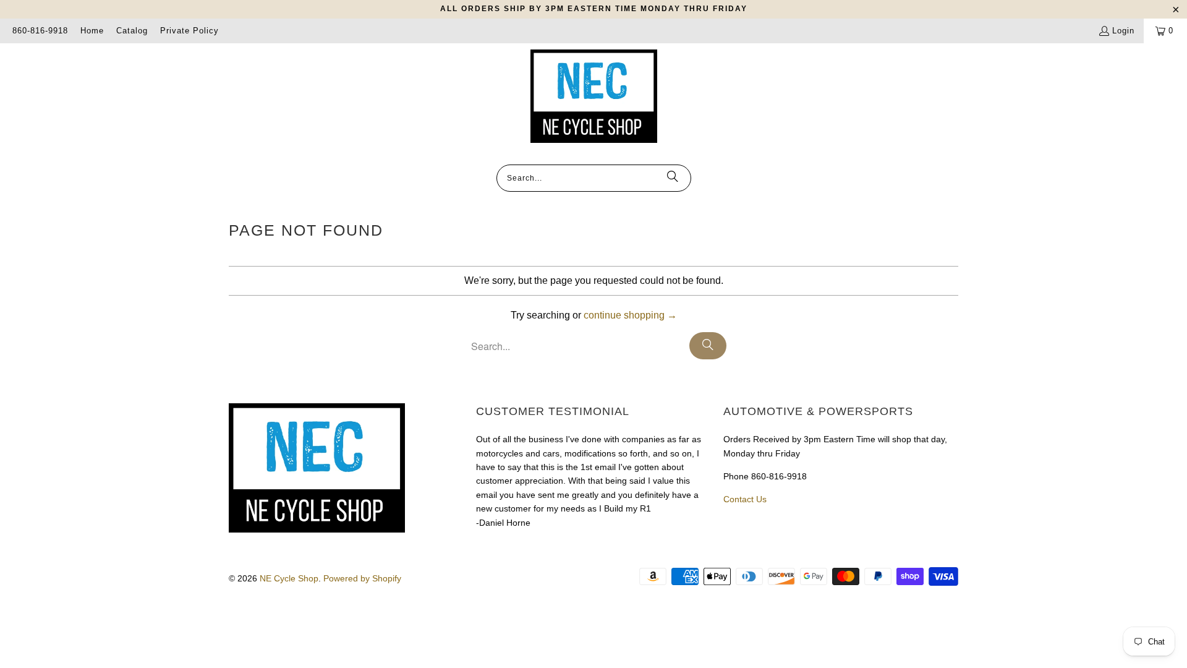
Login (1123, 30)
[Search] (672, 178)
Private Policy (189, 30)
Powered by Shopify (362, 578)
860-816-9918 (40, 30)
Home (92, 30)
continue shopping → (630, 315)
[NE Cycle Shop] (593, 97)
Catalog (132, 30)
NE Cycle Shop (289, 578)
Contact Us (745, 499)
